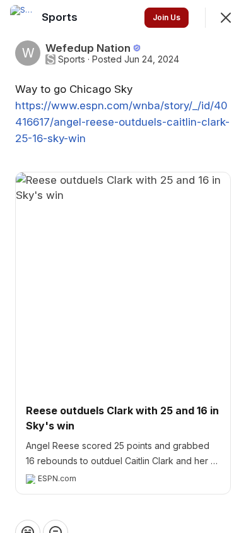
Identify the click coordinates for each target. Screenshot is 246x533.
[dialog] (123, 266)
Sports (71, 59)
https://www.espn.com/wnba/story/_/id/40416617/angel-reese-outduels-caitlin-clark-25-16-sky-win (122, 122)
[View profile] (22, 17)
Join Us (166, 17)
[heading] (61, 17)
